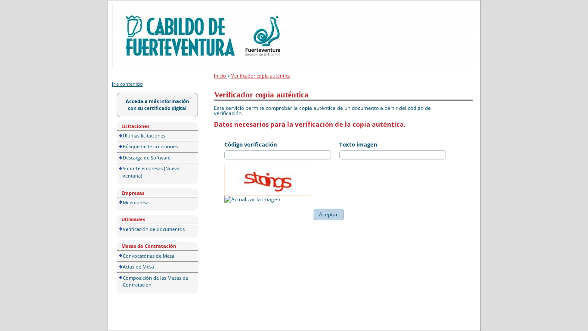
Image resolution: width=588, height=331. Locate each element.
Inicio (220, 75)
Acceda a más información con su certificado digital (157, 105)
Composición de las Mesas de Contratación (155, 281)
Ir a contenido (127, 84)
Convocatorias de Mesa (148, 256)
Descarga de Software (146, 157)
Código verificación (250, 144)
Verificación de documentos (154, 229)
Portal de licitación (138, 9)
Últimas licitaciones (144, 135)
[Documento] (252, 199)
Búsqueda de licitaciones (150, 146)
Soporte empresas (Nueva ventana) (151, 172)
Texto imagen (358, 144)
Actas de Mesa (138, 266)
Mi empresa (136, 202)
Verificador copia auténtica (260, 75)
